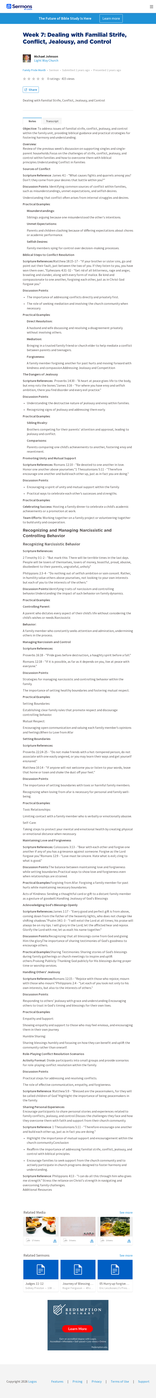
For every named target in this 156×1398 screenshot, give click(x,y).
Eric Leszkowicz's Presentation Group (122, 1288)
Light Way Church (46, 60)
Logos (32, 1381)
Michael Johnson (46, 56)
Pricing (77, 1381)
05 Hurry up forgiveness (116, 1284)
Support (144, 1381)
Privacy (97, 1381)
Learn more (111, 18)
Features (57, 1381)
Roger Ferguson (72, 1288)
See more (126, 1212)
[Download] (54, 1240)
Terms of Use (120, 1381)
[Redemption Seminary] (78, 1325)
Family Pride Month (34, 70)
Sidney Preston (34, 1288)
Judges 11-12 (34, 1284)
